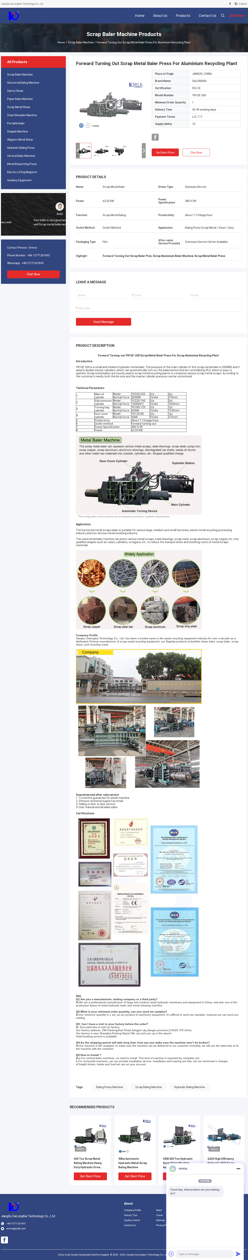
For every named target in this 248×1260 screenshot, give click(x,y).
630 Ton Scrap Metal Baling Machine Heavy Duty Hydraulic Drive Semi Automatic (88, 1163)
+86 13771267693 (38, 255)
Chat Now (33, 274)
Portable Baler (16, 123)
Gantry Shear (15, 90)
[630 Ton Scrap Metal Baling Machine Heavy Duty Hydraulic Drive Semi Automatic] (90, 1135)
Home (61, 42)
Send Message (103, 322)
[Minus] (238, 1168)
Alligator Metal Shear (20, 139)
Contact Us (130, 1225)
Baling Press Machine (109, 1087)
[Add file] (171, 1254)
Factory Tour (130, 1215)
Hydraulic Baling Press (21, 147)
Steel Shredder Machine (22, 115)
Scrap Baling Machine (148, 1087)
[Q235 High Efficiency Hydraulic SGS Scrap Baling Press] (224, 1135)
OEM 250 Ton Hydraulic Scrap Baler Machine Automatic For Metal (178, 1163)
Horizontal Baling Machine (23, 82)
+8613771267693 (33, 263)
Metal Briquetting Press (22, 164)
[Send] (238, 1254)
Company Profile (132, 1210)
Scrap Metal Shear (18, 107)
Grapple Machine (17, 131)
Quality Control (132, 1220)
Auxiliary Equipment (19, 180)
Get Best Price (165, 152)
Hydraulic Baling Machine (189, 1087)
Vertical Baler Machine (21, 155)
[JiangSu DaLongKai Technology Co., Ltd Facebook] (230, 4)
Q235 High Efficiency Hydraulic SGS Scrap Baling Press (221, 1163)
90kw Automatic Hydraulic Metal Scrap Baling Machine (132, 1163)
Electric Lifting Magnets (22, 172)
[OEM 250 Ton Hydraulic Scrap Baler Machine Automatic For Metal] (179, 1135)
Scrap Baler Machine (81, 42)
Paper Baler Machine (20, 98)
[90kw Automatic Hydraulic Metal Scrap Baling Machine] (134, 1135)
